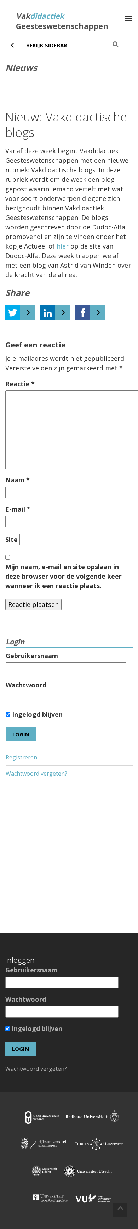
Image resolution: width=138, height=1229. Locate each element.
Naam (17, 480)
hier (63, 246)
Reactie (20, 384)
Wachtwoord (26, 685)
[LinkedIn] (47, 312)
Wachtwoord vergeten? (36, 773)
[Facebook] (82, 312)
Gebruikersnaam (32, 655)
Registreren (21, 757)
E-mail (17, 509)
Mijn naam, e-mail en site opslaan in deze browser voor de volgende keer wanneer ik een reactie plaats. (63, 576)
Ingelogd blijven (36, 714)
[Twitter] (12, 312)
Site (11, 539)
